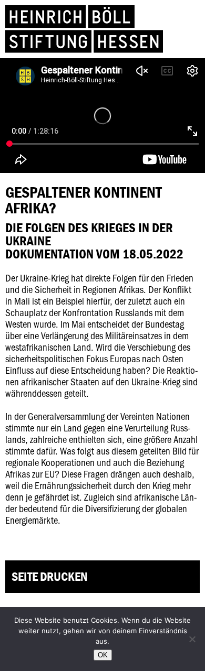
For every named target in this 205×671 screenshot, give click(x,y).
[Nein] (192, 639)
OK (103, 655)
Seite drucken (49, 576)
